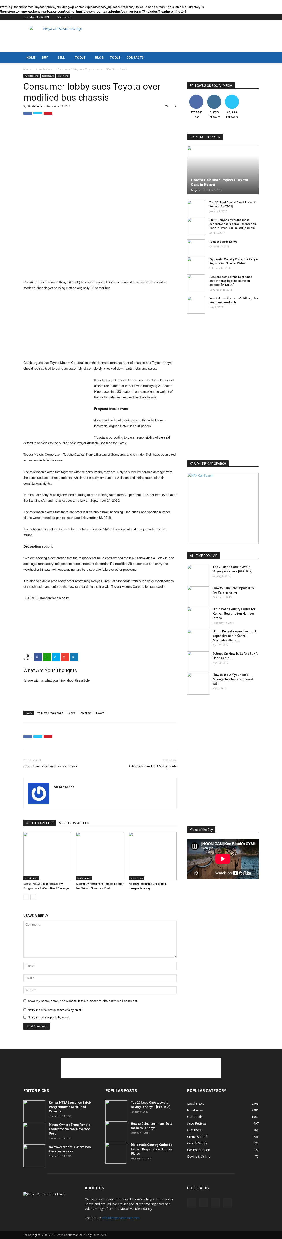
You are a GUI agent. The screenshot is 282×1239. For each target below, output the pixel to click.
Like (196, 96)
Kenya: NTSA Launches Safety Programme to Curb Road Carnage (70, 1107)
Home (27, 69)
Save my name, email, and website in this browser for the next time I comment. (83, 1001)
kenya (71, 712)
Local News (62, 75)
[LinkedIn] (74, 657)
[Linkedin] (248, 17)
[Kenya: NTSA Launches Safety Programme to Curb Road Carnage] (47, 856)
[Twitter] (255, 17)
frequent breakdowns (50, 712)
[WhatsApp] (47, 657)
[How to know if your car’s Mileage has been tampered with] (196, 305)
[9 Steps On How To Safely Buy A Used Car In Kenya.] (198, 662)
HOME (31, 57)
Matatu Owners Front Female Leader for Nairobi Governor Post (69, 1129)
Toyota (100, 712)
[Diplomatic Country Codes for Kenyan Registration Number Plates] (196, 266)
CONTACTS (135, 57)
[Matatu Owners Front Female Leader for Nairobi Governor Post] (100, 856)
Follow (214, 96)
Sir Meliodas (35, 106)
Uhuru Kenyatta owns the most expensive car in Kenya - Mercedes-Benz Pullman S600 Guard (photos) (233, 224)
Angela (195, 190)
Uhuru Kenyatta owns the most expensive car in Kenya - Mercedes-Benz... (234, 636)
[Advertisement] (178, 36)
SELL (61, 57)
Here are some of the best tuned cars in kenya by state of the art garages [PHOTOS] (230, 280)
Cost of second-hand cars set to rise (50, 766)
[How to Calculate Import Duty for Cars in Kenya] (198, 597)
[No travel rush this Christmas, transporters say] (153, 856)
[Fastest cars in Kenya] (196, 248)
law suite (85, 712)
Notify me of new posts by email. (49, 1017)
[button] (253, 54)
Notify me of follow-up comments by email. (55, 1010)
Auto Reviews (44, 69)
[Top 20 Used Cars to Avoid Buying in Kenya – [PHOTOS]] (196, 209)
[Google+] (65, 657)
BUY (45, 57)
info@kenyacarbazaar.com (121, 1218)
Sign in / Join (64, 16)
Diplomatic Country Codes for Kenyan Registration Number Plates (234, 613)
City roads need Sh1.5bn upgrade (153, 766)
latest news (48, 75)
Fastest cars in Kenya (223, 241)
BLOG (99, 57)
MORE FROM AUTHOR (74, 823)
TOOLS (80, 57)
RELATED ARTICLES (40, 823)
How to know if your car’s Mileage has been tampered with (233, 679)
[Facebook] (233, 17)
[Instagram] (240, 17)
